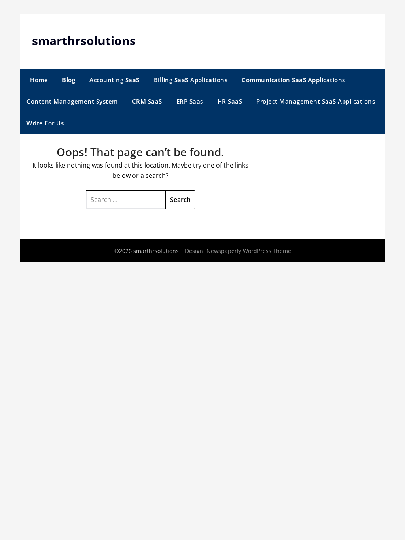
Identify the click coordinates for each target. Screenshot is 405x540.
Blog (68, 80)
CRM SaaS (147, 101)
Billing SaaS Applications (191, 80)
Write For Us (45, 123)
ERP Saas (189, 101)
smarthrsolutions (84, 40)
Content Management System (72, 101)
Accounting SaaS (114, 80)
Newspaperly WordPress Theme (248, 251)
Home (39, 80)
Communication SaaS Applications (293, 80)
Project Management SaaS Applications (315, 101)
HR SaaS (230, 101)
